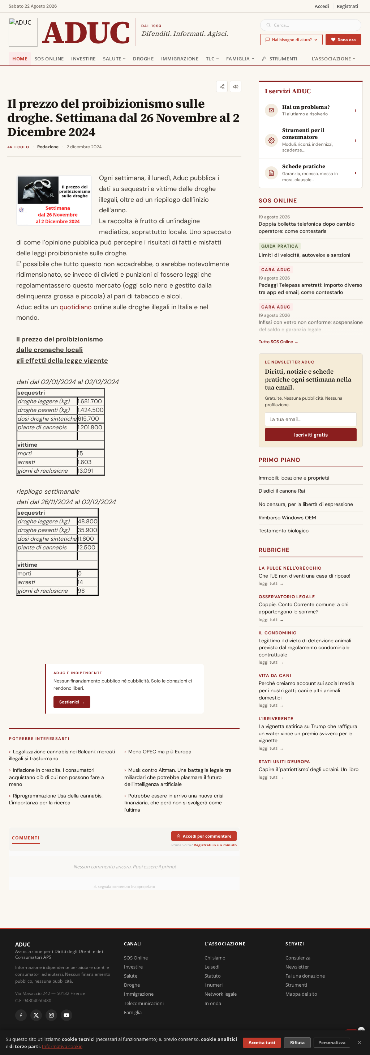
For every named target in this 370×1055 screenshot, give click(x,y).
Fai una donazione (305, 976)
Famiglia (238, 58)
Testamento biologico (284, 530)
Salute (112, 58)
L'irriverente (276, 719)
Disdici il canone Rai (282, 491)
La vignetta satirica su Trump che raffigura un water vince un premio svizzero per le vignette (308, 733)
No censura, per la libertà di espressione (306, 504)
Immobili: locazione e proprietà (294, 478)
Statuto (213, 976)
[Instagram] (51, 1015)
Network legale (221, 994)
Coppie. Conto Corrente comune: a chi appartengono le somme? (303, 608)
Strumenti (284, 58)
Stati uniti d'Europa (284, 762)
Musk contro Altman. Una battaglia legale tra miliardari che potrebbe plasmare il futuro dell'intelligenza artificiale (178, 777)
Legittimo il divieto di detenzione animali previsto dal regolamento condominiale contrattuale (305, 647)
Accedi (322, 6)
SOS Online (49, 58)
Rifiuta (297, 1042)
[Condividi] (222, 86)
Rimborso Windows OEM (287, 517)
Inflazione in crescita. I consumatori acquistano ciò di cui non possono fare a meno (56, 777)
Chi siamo (215, 957)
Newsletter (297, 966)
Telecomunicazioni (144, 1003)
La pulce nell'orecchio (290, 568)
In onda (213, 1003)
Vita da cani (275, 675)
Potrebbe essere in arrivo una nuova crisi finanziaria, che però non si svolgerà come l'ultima (173, 802)
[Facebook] (21, 1015)
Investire (83, 58)
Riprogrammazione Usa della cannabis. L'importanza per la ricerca (56, 799)
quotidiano (76, 307)
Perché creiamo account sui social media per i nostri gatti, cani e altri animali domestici (306, 690)
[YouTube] (66, 1015)
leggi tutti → (271, 583)
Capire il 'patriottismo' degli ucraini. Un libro (308, 769)
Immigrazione (180, 58)
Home (19, 58)
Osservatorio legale (287, 597)
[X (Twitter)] (36, 1015)
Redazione (48, 147)
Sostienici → (72, 702)
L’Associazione (331, 58)
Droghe (143, 58)
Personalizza (331, 1042)
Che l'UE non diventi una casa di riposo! (304, 576)
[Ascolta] (235, 86)
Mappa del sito (301, 994)
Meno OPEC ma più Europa (160, 751)
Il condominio (277, 633)
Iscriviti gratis (311, 434)
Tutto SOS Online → (278, 342)
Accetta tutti (262, 1042)
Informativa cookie (62, 1046)
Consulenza (297, 957)
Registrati (347, 6)
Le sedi (212, 966)
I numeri (214, 985)
